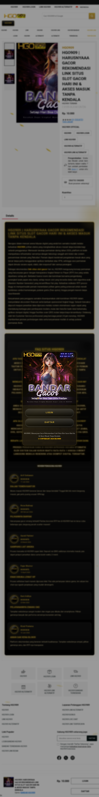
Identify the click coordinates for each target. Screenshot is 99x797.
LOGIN (49, 412)
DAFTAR (49, 422)
